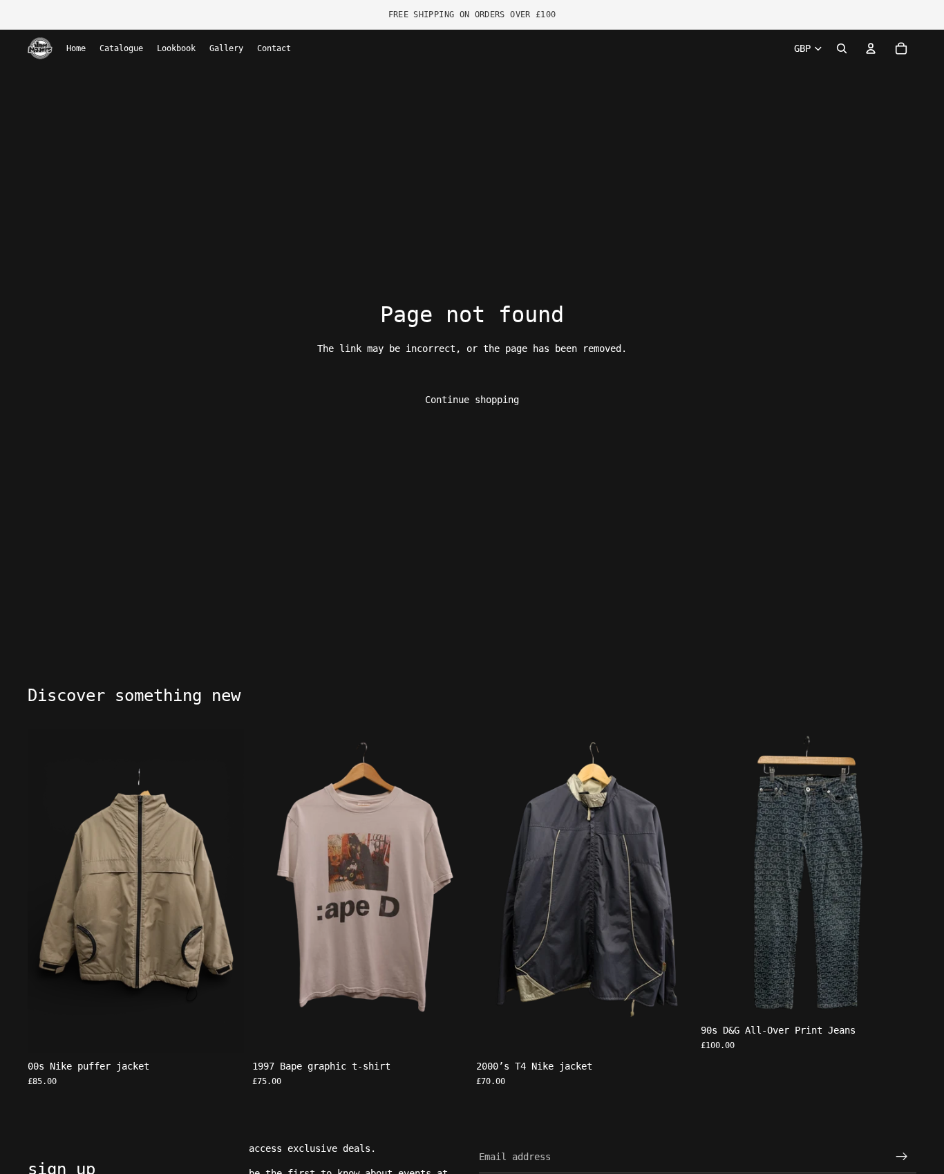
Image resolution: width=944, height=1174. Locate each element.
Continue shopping (472, 399)
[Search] (842, 48)
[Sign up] (901, 1156)
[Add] (222, 1031)
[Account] (871, 48)
